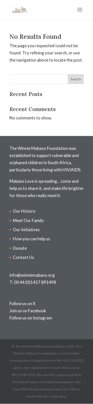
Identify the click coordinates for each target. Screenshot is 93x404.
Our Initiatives (26, 229)
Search (75, 79)
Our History (24, 211)
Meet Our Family (28, 220)
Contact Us (23, 257)
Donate (20, 248)
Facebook (37, 310)
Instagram (42, 317)
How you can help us (31, 238)
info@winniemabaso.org (32, 275)
